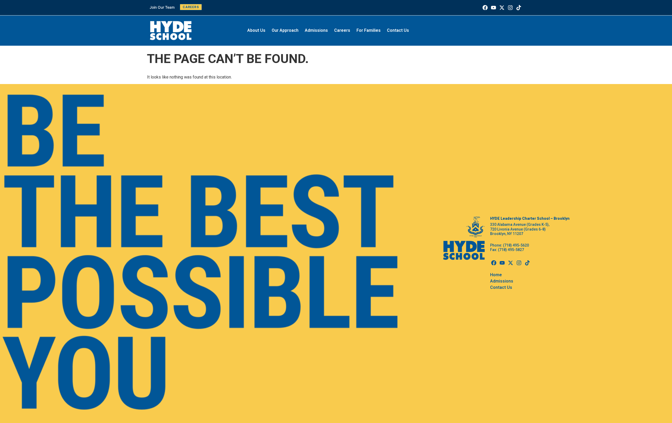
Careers (342, 30)
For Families (368, 30)
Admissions (316, 30)
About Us (256, 30)
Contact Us (398, 30)
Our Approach (285, 30)
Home (496, 274)
